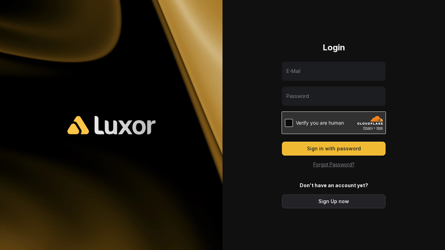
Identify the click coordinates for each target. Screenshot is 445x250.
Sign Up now (333, 201)
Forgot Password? (334, 164)
